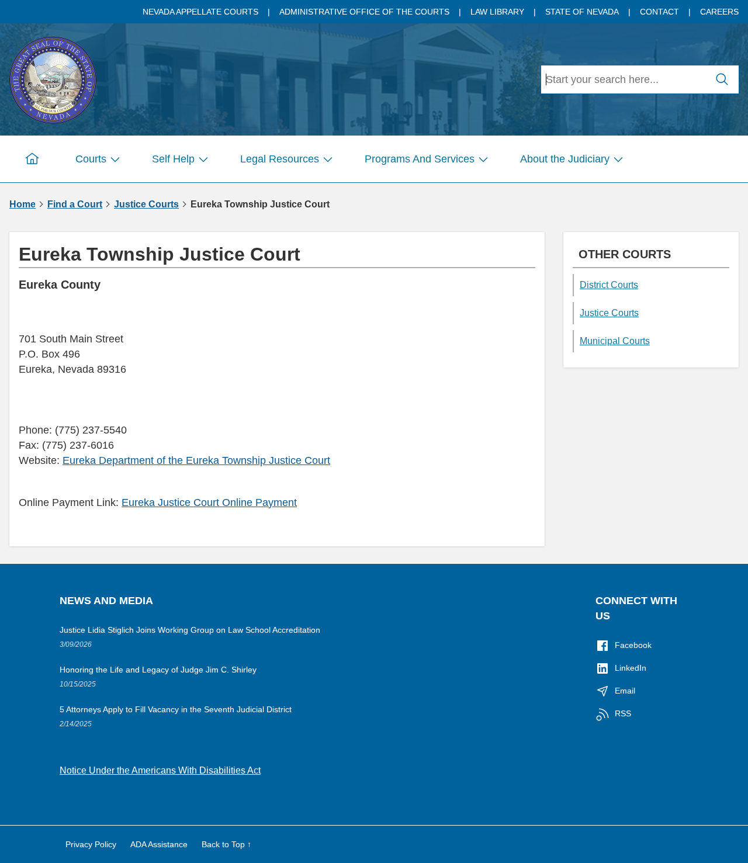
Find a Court (74, 204)
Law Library (497, 11)
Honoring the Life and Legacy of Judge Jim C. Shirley (158, 669)
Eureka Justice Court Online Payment (209, 502)
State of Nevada (582, 11)
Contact (659, 11)
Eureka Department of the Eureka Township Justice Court (196, 460)
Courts (90, 159)
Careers (719, 11)
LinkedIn (630, 668)
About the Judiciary (565, 159)
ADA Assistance (159, 844)
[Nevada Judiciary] (52, 78)
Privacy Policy (90, 844)
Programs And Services (420, 159)
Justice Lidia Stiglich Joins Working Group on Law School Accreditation (190, 630)
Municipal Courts (615, 341)
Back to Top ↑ (226, 844)
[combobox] (623, 79)
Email (625, 690)
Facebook (633, 645)
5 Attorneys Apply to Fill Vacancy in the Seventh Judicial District (176, 709)
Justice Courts (146, 204)
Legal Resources (279, 159)
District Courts (609, 285)
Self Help (173, 159)
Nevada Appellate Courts (200, 11)
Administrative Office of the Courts (364, 11)
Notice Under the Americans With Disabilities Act (160, 770)
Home (22, 204)
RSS (623, 713)
